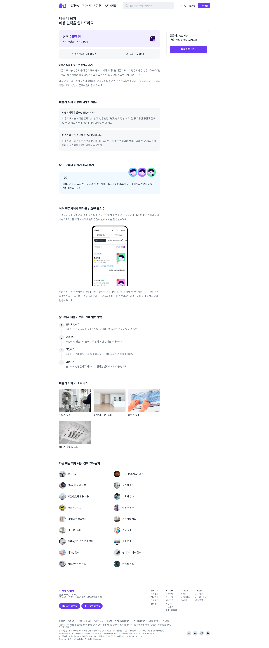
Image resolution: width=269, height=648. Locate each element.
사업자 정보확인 (154, 621)
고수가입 (204, 5)
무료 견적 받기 (188, 49)
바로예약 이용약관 (138, 621)
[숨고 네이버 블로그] (189, 633)
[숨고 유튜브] (195, 633)
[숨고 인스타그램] (201, 633)
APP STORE (71, 606)
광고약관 (71, 621)
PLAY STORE (94, 606)
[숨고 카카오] (208, 633)
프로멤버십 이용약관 (122, 621)
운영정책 (166, 621)
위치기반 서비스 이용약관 (103, 621)
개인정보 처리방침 (84, 621)
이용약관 (62, 621)
